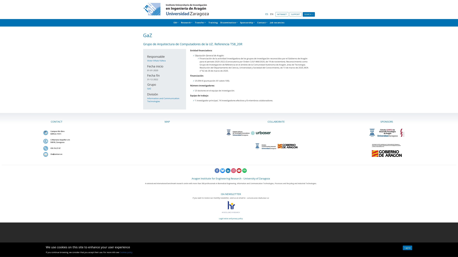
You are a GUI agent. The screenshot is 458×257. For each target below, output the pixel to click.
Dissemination (228, 22)
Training (213, 22)
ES (266, 14)
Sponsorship (246, 22)
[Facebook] (217, 170)
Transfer (199, 22)
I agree (407, 248)
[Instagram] (233, 170)
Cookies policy (126, 252)
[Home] (203, 9)
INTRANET (282, 14)
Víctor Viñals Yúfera (156, 60)
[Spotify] (244, 170)
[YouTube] (239, 170)
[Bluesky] (222, 170)
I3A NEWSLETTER (231, 194)
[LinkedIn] (228, 170)
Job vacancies (277, 22)
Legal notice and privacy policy (231, 218)
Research (186, 22)
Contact (261, 22)
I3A (175, 22)
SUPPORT (295, 14)
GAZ (149, 88)
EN (271, 14)
